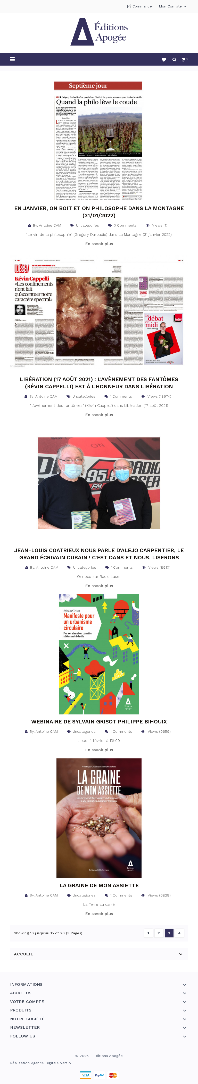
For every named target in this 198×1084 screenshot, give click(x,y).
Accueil (24, 954)
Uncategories (86, 225)
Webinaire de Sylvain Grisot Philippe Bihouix (99, 721)
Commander (143, 6)
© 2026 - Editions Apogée (99, 1056)
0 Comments (124, 225)
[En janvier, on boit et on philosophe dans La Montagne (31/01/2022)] (99, 140)
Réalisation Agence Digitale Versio (40, 1063)
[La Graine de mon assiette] (99, 818)
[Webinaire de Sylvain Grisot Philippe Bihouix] (99, 654)
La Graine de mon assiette (99, 885)
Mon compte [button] (173, 6)
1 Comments (120, 396)
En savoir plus (99, 243)
